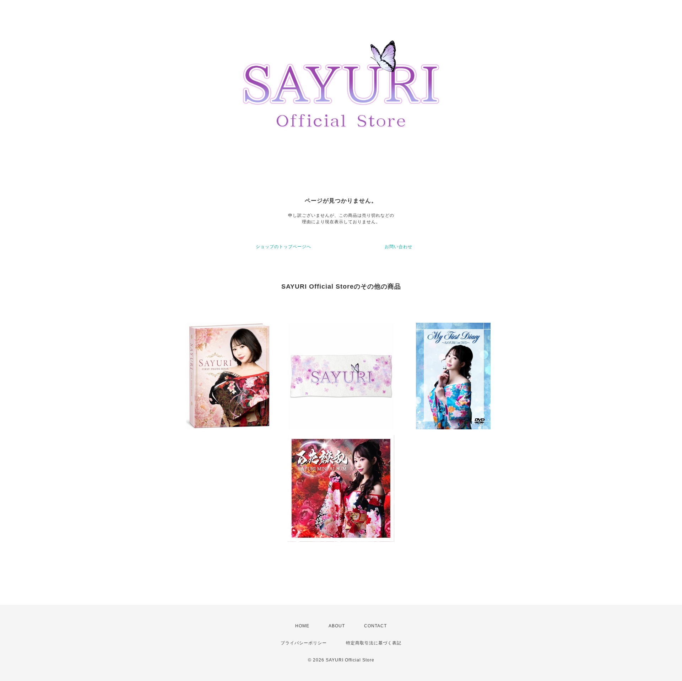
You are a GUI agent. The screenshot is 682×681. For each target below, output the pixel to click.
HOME (302, 625)
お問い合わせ (398, 246)
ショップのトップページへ (283, 246)
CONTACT (375, 625)
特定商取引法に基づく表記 (373, 642)
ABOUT (337, 625)
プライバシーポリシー (304, 642)
